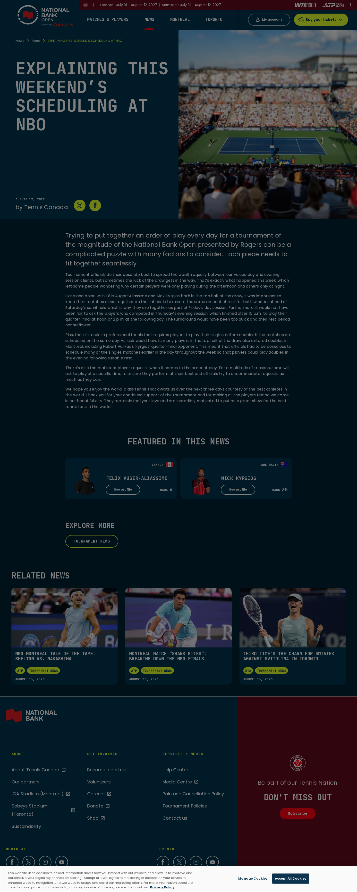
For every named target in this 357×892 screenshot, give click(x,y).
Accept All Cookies (290, 878)
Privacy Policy (162, 887)
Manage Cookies (252, 878)
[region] (178, 879)
